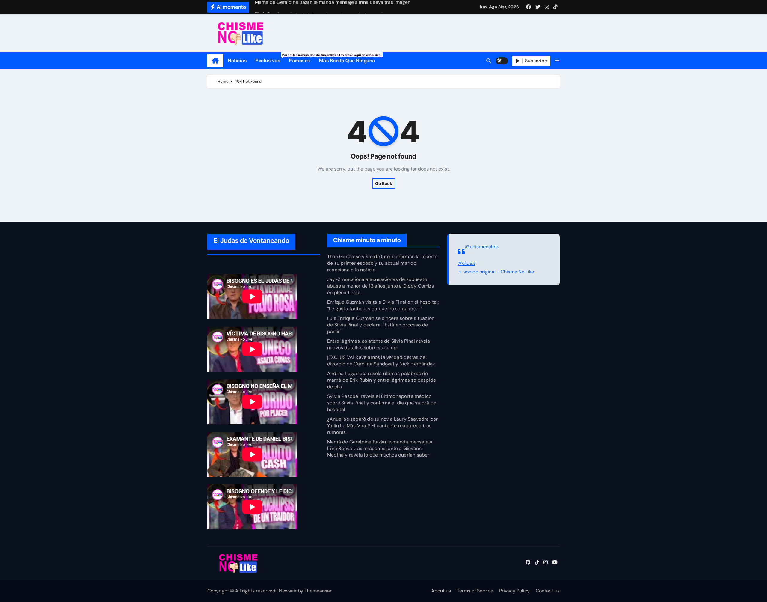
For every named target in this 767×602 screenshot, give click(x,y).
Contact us (548, 591)
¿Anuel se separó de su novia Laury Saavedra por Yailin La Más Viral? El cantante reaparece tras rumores (382, 425)
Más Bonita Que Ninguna (347, 61)
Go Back (383, 183)
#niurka (466, 263)
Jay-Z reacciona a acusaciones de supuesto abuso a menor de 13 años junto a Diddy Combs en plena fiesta (380, 286)
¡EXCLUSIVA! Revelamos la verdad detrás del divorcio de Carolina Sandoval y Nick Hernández (381, 360)
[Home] (215, 61)
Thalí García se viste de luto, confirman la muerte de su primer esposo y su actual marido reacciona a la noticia (382, 263)
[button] (557, 61)
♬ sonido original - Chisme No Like (496, 272)
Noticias (237, 61)
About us (441, 591)
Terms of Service (475, 591)
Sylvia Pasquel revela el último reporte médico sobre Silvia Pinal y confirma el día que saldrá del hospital (382, 403)
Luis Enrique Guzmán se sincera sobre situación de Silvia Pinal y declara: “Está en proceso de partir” (380, 325)
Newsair (288, 591)
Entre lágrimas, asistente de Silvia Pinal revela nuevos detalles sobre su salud (378, 344)
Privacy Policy (514, 591)
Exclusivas (270, 58)
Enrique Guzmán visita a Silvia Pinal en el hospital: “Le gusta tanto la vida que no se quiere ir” (383, 305)
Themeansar (317, 591)
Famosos (299, 61)
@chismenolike (481, 246)
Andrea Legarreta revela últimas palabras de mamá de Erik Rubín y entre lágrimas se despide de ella (381, 380)
